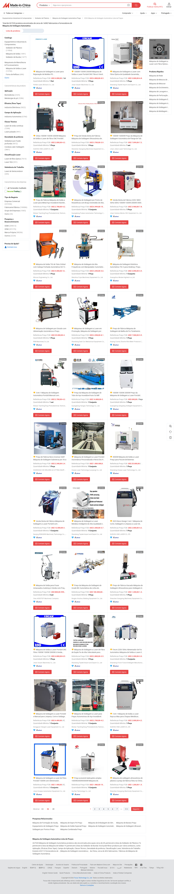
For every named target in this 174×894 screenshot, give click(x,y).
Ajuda (142, 13)
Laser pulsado (13, 131)
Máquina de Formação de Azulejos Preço (45, 822)
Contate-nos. (12, 247)
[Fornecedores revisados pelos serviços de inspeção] (16, 188)
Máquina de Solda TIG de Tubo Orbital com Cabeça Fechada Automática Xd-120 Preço (49, 265)
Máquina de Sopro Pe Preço (71, 822)
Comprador (126, 13)
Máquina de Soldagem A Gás (160, 103)
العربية (119, 868)
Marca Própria (14, 232)
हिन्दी (136, 868)
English (24, 868)
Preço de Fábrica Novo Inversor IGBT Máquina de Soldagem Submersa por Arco (49, 458)
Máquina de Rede (156, 75)
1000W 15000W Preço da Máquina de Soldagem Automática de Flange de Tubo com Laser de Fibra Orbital (126, 137)
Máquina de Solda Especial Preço (73, 826)
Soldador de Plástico (14, 49)
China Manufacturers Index (82, 873)
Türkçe (151, 868)
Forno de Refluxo (15, 74)
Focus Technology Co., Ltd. (83, 878)
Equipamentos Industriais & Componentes (15, 43)
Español (66, 868)
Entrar (168, 6)
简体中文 (33, 868)
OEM (10, 229)
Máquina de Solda (16, 53)
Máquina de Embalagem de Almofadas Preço (101, 822)
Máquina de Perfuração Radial (161, 95)
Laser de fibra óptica (15, 158)
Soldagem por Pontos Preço (43, 829)
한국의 (112, 868)
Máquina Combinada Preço (71, 829)
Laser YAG (11, 162)
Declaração (49, 865)
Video (141, 38)
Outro (7, 77)
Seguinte (136, 809)
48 (53, 809)
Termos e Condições (87, 885)
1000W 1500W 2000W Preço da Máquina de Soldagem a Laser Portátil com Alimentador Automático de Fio (125, 394)
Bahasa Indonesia (87, 870)
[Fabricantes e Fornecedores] (16, 5)
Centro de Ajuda (37, 865)
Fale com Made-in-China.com (100, 865)
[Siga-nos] (141, 865)
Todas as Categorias (14, 13)
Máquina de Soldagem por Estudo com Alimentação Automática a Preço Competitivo (49, 329)
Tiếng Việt (160, 868)
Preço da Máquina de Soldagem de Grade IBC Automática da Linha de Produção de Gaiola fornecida (86, 586)
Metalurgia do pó (14, 98)
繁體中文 (42, 868)
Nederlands (128, 868)
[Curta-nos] (136, 865)
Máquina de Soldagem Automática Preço (101, 826)
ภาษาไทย (143, 868)
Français (58, 868)
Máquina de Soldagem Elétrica (161, 99)
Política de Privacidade (79, 865)
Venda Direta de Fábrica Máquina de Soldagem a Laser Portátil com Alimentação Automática (48, 522)
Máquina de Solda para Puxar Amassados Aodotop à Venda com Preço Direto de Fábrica (49, 586)
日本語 (50, 868)
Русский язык (102, 868)
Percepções (128, 865)
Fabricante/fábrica (16, 207)
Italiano (92, 868)
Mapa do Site (117, 865)
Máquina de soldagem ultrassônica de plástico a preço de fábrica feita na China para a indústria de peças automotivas (126, 779)
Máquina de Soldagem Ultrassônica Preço (129, 826)
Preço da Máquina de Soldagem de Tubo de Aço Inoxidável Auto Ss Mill (86, 394)
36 (48, 809)
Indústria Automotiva (16, 116)
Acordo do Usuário (62, 865)
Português (83, 868)
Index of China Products (102, 873)
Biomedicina (12, 95)
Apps (153, 13)
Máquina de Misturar (157, 83)
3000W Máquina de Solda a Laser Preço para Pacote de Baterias (124, 458)
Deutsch (74, 868)
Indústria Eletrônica (15, 107)
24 (42, 809)
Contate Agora (44, 94)
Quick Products (64, 873)
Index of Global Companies (122, 873)
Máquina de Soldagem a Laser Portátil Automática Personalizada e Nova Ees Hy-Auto (88, 458)
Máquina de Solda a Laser (16, 69)
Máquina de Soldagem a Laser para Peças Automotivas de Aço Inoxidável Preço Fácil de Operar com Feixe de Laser (88, 715)
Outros (10, 235)
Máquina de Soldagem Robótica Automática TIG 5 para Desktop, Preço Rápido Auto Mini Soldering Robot (125, 265)
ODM (10, 226)
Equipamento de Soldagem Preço (45, 826)
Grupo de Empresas (15, 210)
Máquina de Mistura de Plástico (161, 79)
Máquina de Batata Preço (126, 822)
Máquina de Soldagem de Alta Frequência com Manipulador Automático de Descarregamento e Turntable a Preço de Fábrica (88, 265)
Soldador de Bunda (16, 57)
